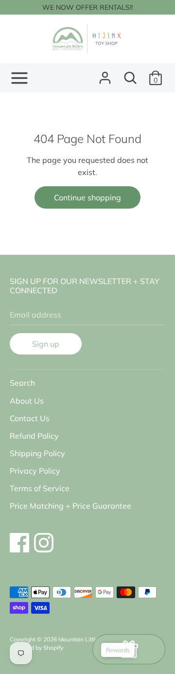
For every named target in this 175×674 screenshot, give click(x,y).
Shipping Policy (37, 453)
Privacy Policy (35, 471)
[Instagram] (43, 538)
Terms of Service (40, 488)
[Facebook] (19, 538)
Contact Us (30, 418)
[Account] (105, 74)
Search (22, 383)
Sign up (45, 344)
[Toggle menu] (19, 78)
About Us (27, 401)
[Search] (130, 74)
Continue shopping (87, 197)
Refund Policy (34, 436)
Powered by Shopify (36, 647)
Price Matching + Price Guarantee (70, 506)
